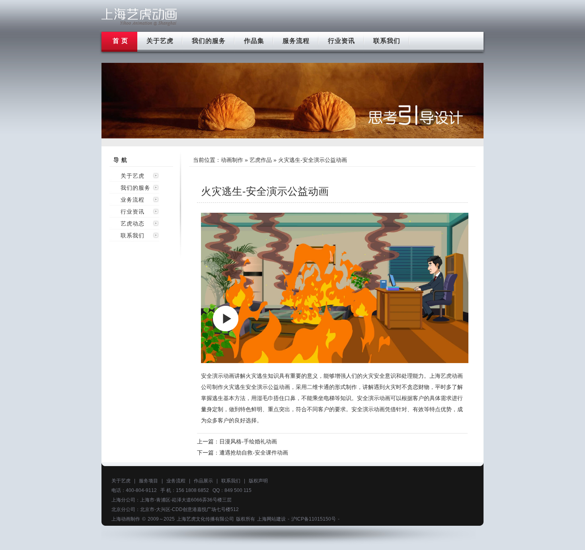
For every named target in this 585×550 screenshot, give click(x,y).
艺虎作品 (261, 160)
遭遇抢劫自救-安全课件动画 (253, 452)
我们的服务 (209, 40)
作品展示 (203, 481)
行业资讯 (341, 40)
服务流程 (296, 40)
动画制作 (232, 160)
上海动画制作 (125, 519)
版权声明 (258, 481)
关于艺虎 (160, 40)
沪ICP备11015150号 (313, 519)
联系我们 (386, 40)
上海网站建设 (271, 519)
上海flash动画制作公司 (139, 17)
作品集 (254, 40)
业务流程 (132, 199)
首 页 (120, 40)
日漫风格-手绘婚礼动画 (248, 441)
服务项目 (148, 481)
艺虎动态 (132, 223)
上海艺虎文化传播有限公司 (205, 519)
